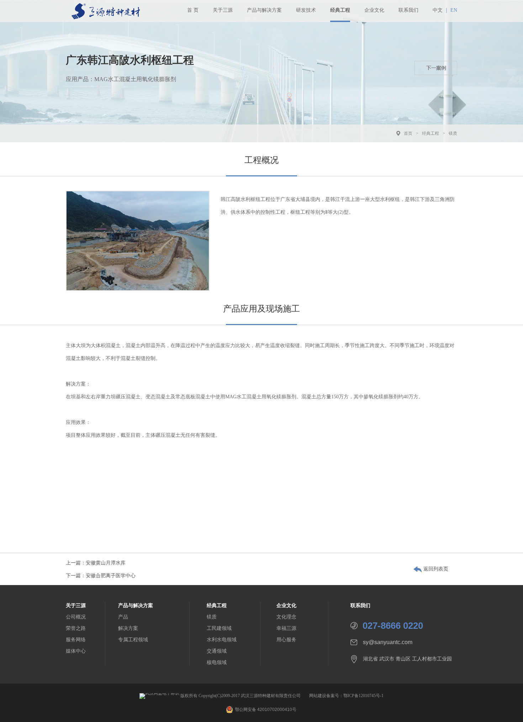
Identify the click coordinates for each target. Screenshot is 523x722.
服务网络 (76, 639)
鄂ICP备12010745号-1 (363, 695)
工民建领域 (219, 628)
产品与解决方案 (264, 10)
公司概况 (76, 617)
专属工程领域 (133, 639)
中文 (438, 10)
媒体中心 (76, 651)
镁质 (453, 133)
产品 (123, 617)
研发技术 (306, 10)
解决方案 (128, 628)
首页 (408, 133)
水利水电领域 (222, 639)
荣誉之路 (76, 628)
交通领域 (217, 651)
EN (453, 10)
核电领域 (217, 662)
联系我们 (408, 10)
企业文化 (374, 10)
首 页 (193, 10)
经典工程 (340, 10)
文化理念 (286, 617)
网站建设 (317, 695)
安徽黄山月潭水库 (106, 563)
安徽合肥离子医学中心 (111, 575)
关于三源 (223, 10)
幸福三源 (286, 628)
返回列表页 (435, 569)
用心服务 (286, 639)
